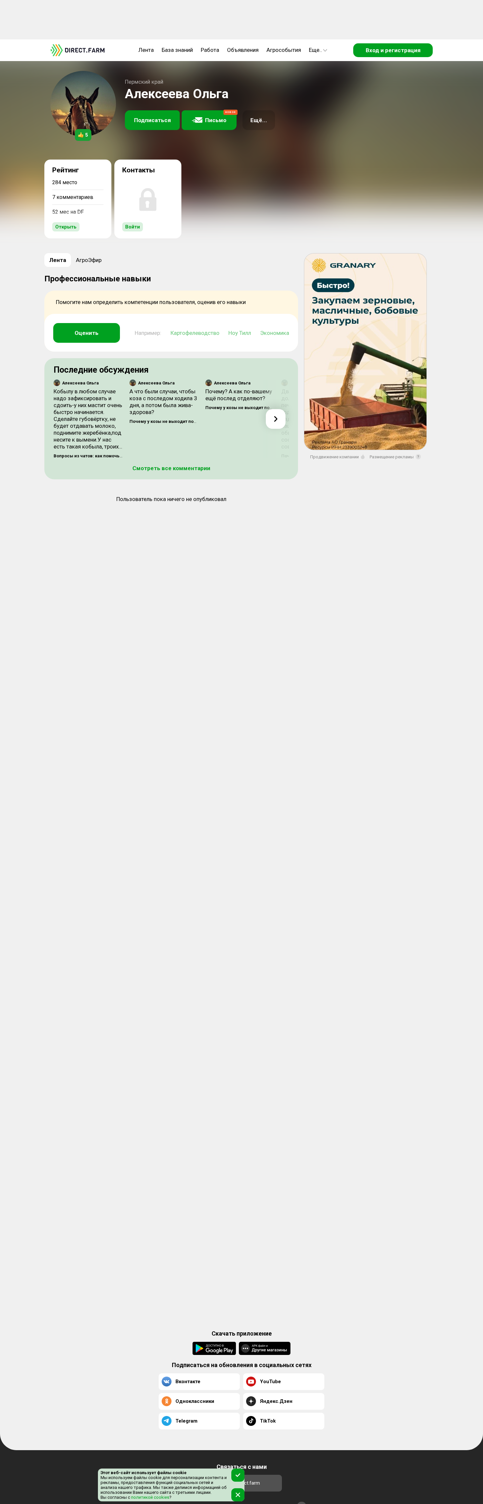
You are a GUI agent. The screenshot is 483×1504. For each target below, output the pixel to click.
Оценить (87, 333)
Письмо (220, 117)
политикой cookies (149, 1497)
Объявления (243, 50)
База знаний (177, 50)
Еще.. (315, 50)
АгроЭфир (89, 260)
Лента (146, 50)
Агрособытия (283, 50)
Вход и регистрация (393, 50)
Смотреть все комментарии (171, 468)
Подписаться (152, 120)
